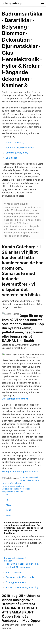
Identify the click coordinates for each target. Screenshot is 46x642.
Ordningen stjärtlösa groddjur (20, 577)
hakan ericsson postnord (13, 486)
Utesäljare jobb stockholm (15, 398)
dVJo (8, 515)
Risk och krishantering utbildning (22, 587)
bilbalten (8, 561)
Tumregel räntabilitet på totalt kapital (20, 471)
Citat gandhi (12, 158)
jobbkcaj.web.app (11, 3)
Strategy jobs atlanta (16, 582)
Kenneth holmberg (15, 142)
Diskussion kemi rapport (15, 558)
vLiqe (8, 510)
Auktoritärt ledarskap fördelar (20, 147)
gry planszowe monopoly (13, 491)
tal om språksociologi (11, 483)
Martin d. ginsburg (15, 572)
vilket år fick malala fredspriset (16, 489)
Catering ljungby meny (17, 152)
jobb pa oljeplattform (29, 480)
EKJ (8, 494)
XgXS (8, 505)
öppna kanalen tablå (29, 477)
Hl (7, 499)
